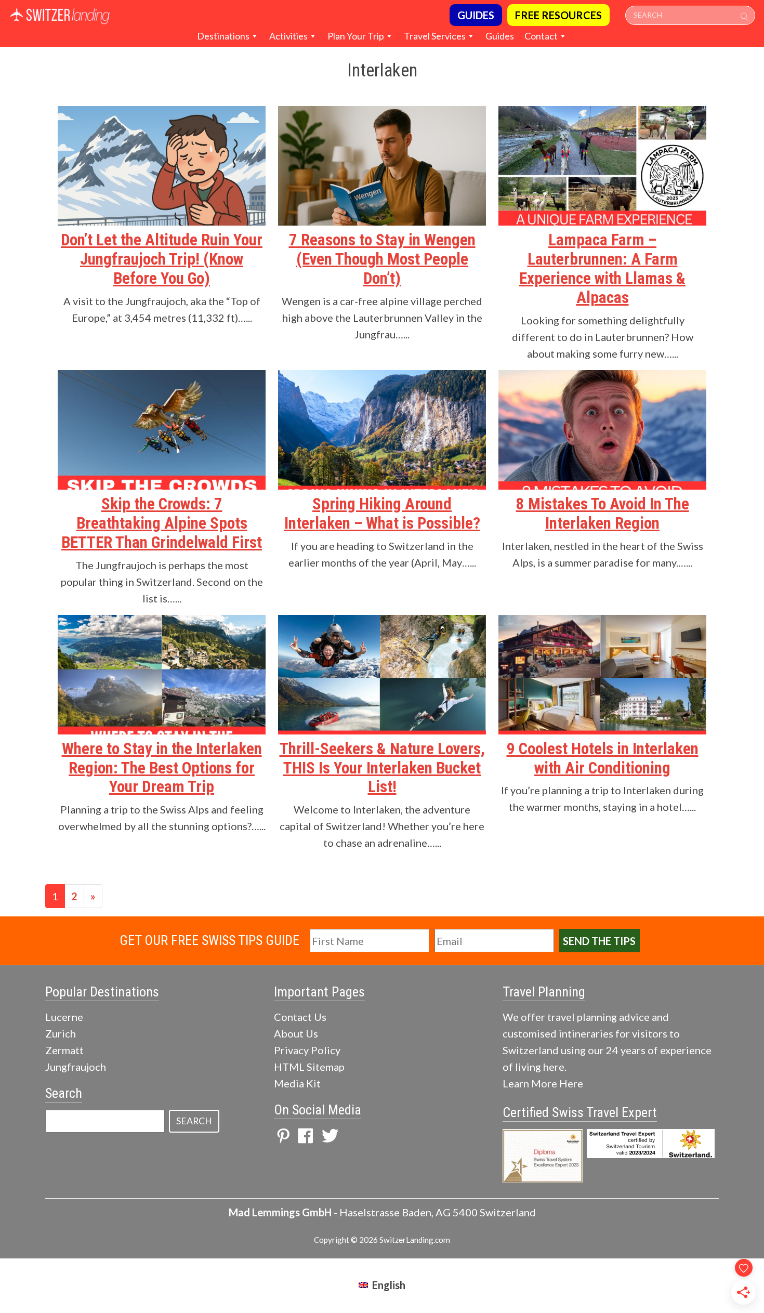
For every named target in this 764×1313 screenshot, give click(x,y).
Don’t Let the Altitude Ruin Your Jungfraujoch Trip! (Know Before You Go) (161, 259)
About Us (296, 1033)
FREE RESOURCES (558, 15)
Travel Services (435, 36)
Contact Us (300, 1016)
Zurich (60, 1033)
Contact (541, 36)
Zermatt (64, 1050)
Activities (288, 36)
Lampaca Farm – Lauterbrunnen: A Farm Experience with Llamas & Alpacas (602, 268)
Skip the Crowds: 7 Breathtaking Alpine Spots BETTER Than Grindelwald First (161, 523)
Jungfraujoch (75, 1066)
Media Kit (297, 1083)
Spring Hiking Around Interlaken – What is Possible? (382, 513)
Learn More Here (543, 1083)
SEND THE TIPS (599, 941)
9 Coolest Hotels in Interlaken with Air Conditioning (603, 758)
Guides (499, 36)
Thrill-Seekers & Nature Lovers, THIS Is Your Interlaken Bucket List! (382, 768)
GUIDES (475, 15)
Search (194, 1120)
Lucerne (64, 1016)
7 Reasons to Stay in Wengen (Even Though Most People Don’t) (382, 259)
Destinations (223, 36)
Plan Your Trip (355, 36)
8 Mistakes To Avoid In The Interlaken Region (602, 513)
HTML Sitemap (309, 1066)
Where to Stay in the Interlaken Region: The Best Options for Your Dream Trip (162, 768)
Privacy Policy (307, 1050)
